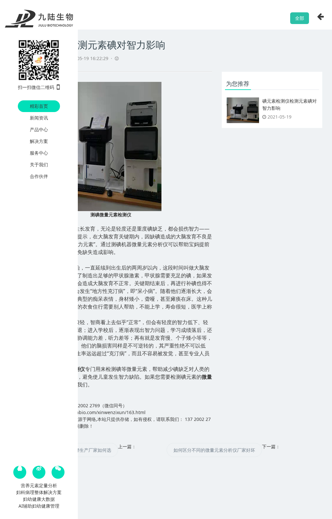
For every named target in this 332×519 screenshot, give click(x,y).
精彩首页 (39, 106)
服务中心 (39, 153)
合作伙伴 (39, 176)
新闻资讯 (39, 118)
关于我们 (39, 164)
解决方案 (39, 141)
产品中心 (39, 129)
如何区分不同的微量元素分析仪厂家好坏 (214, 450)
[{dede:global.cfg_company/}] (39, 19)
